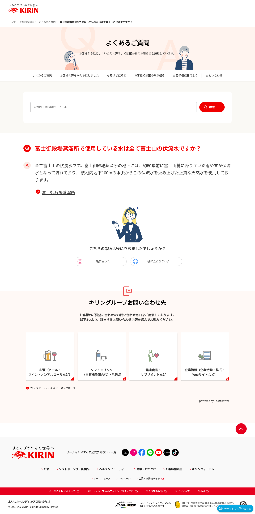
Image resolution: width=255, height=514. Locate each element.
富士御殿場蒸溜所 (58, 192)
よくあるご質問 (47, 22)
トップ (12, 22)
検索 (212, 107)
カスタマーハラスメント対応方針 (52, 388)
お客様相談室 (27, 22)
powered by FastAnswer (214, 401)
